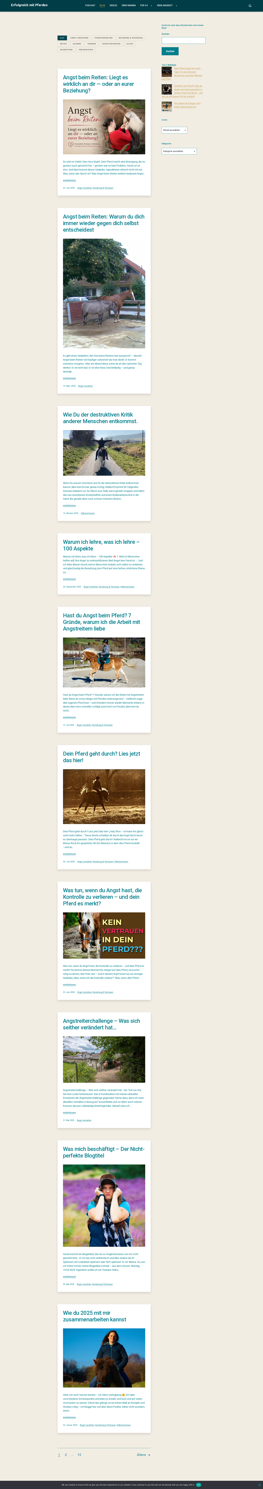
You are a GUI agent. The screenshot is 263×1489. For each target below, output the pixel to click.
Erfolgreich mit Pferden (29, 5)
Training (91, 44)
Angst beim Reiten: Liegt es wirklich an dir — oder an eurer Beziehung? (98, 84)
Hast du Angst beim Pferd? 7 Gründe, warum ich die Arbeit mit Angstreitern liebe (101, 622)
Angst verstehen (79, 38)
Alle (62, 38)
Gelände (77, 44)
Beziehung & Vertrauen (131, 38)
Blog (102, 5)
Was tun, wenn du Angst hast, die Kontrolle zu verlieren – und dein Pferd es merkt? (102, 897)
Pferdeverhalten (103, 38)
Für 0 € (144, 5)
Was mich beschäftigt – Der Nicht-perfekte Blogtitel (104, 1152)
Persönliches (86, 50)
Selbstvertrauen (111, 44)
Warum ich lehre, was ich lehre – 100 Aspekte (101, 545)
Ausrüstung (66, 50)
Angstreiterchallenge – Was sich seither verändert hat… (101, 1024)
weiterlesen (69, 180)
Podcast (90, 5)
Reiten (63, 44)
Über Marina (129, 5)
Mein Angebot (165, 5)
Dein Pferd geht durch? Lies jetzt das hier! (101, 757)
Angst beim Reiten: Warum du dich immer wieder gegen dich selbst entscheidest (104, 223)
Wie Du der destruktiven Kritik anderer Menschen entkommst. (100, 418)
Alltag (130, 44)
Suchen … (166, 34)
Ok (198, 1485)
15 (79, 1455)
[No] (259, 1485)
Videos (113, 5)
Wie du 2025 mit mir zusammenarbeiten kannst (94, 1316)
